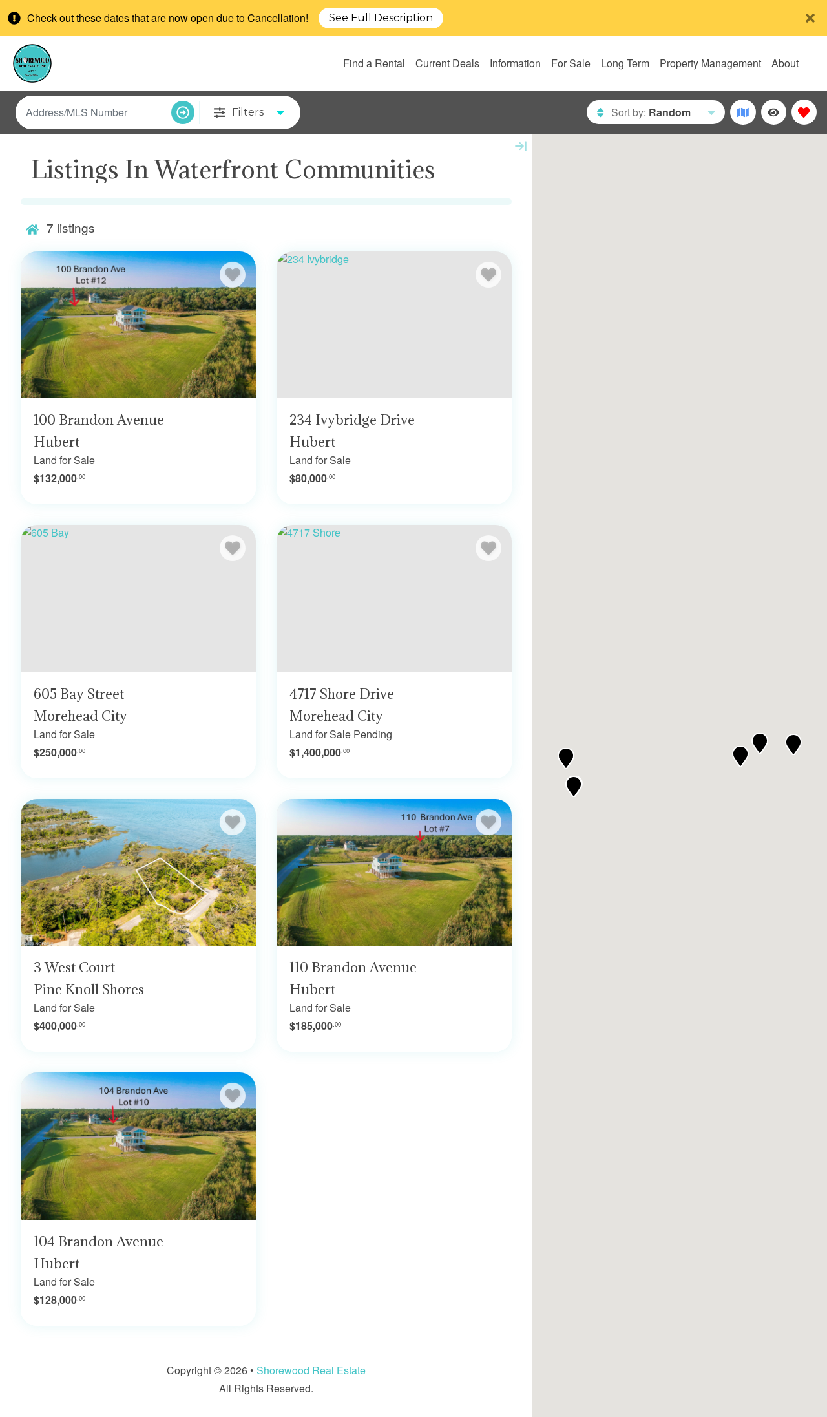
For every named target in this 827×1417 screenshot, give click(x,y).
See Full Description (381, 18)
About (785, 63)
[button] (566, 758)
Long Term (625, 63)
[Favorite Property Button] (233, 275)
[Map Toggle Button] (742, 112)
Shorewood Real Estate (311, 1370)
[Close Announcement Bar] (810, 18)
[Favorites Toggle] (804, 112)
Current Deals (447, 63)
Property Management (710, 63)
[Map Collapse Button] (520, 146)
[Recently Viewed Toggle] (773, 112)
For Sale (571, 63)
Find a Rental (374, 63)
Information (515, 63)
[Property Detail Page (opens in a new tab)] (138, 325)
